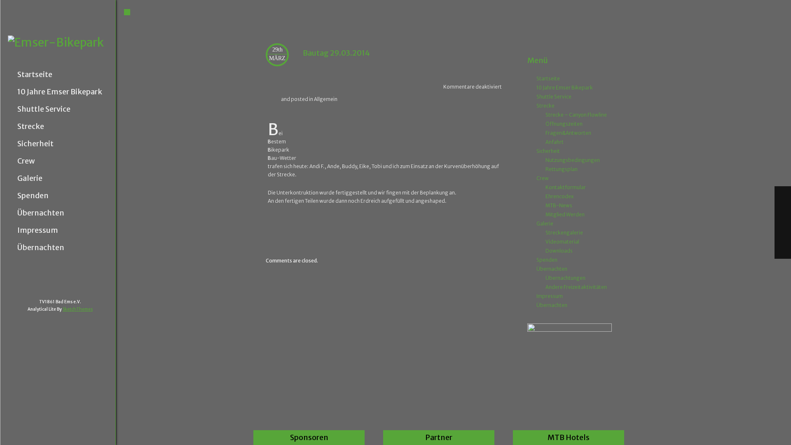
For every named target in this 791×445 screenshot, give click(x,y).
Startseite (34, 74)
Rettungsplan (561, 169)
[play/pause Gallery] (783, 231)
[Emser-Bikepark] (61, 42)
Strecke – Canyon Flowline (576, 115)
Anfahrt (554, 142)
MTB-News (558, 205)
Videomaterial (562, 242)
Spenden (33, 195)
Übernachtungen (565, 278)
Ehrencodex (559, 196)
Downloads (559, 251)
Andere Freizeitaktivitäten (576, 287)
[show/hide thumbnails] (783, 250)
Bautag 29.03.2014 (336, 53)
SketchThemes (78, 309)
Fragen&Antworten (568, 133)
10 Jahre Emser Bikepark (59, 91)
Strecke (30, 126)
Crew (26, 161)
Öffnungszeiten (564, 124)
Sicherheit (35, 143)
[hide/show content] (610, 45)
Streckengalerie (564, 233)
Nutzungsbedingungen (572, 160)
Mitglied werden (565, 214)
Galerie (29, 178)
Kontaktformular (565, 187)
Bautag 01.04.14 (484, 230)
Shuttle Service (43, 109)
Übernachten (40, 213)
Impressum (37, 230)
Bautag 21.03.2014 (288, 230)
